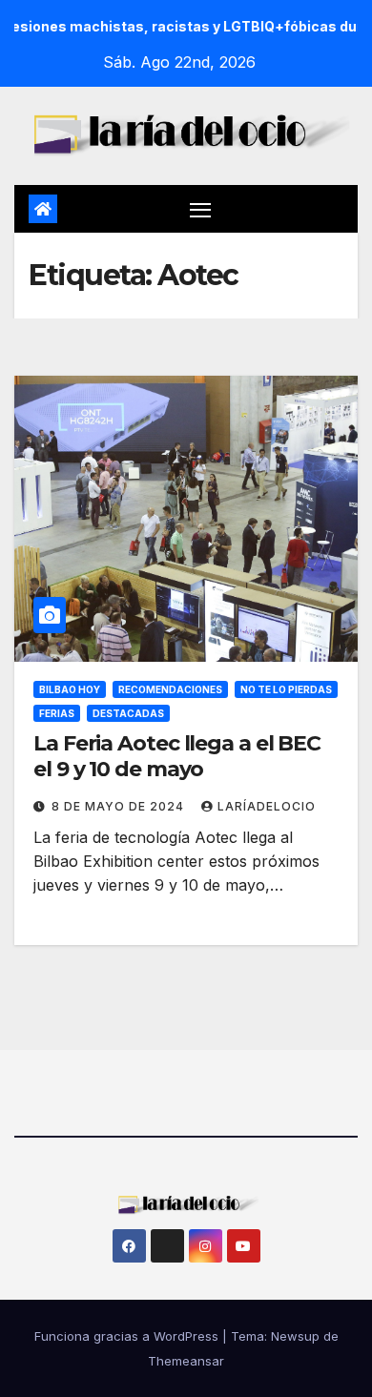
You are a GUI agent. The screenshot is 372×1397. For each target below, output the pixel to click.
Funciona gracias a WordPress (128, 1336)
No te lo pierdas (286, 689)
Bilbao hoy (69, 689)
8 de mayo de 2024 (120, 806)
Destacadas (128, 713)
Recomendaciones (170, 689)
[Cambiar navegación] (200, 208)
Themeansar (186, 1360)
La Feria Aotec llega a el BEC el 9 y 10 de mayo (176, 755)
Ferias (56, 713)
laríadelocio (266, 806)
